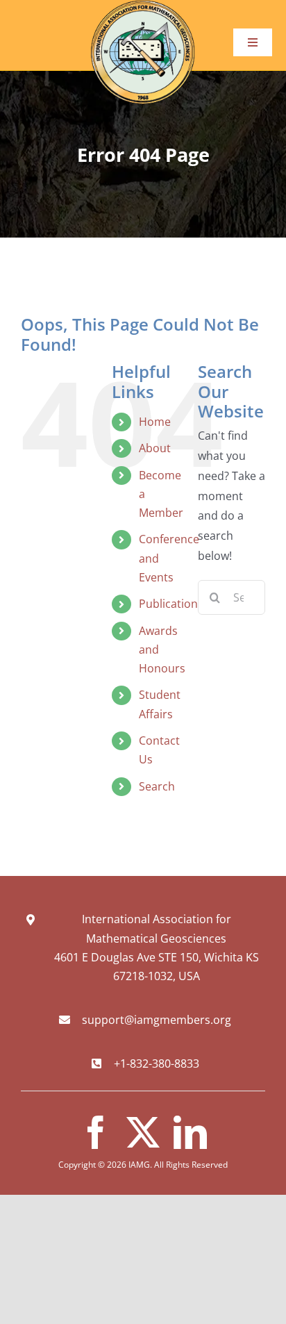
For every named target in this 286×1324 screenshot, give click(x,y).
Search (157, 786)
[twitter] (143, 1132)
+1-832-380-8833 (156, 1063)
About (155, 448)
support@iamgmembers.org (156, 1019)
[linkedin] (190, 1132)
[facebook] (95, 1132)
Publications (171, 603)
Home (155, 421)
